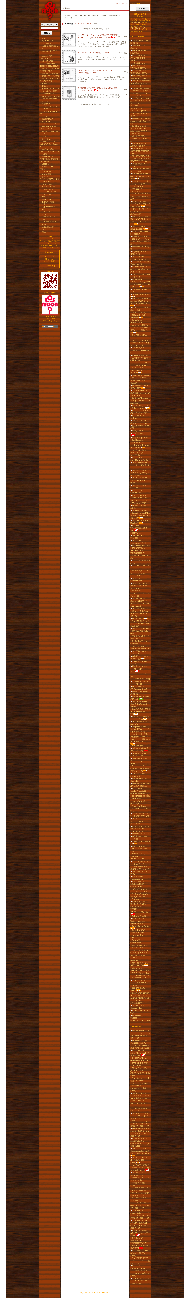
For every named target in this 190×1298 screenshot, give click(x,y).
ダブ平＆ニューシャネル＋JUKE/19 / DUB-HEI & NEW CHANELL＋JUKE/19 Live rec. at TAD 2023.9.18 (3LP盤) (140, 103)
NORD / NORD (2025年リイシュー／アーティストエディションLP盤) (139, 500)
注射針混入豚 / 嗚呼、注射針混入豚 (139, 253)
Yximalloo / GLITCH (139, 916)
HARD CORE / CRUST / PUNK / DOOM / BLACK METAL (49, 143)
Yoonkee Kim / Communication (136, 941)
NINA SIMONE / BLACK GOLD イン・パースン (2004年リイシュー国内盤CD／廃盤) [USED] (140, 1214)
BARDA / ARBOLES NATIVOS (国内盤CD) (138, 72)
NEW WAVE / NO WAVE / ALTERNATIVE (49, 70)
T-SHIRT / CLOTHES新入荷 (49, 47)
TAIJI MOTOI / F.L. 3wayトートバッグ (140, 275)
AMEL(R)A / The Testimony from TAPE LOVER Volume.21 (137, 921)
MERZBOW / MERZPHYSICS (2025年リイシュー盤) (140, 593)
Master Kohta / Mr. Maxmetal (137, 47)
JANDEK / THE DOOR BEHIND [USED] (139, 1064)
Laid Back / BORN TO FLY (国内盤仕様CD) (138, 67)
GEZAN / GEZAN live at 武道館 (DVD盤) (139, 263)
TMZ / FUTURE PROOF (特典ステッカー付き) (139, 422)
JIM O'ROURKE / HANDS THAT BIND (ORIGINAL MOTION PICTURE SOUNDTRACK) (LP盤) (139, 907)
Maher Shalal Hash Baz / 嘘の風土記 (139, 522)
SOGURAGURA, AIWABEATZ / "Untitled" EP (139, 138)
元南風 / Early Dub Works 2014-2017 (140, 637)
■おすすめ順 (79, 23)
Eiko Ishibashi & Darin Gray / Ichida (138, 779)
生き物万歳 (46, 104)
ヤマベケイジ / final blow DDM (138, 959)
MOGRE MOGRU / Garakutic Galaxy (138, 1007)
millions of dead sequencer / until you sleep (140, 446)
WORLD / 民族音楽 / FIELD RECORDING (48, 92)
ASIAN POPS (47, 121)
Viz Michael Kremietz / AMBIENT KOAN (138, 754)
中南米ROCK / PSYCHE (50, 89)
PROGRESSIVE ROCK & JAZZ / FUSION (49, 80)
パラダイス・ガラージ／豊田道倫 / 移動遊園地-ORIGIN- (139, 631)
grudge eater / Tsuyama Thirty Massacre (138, 290)
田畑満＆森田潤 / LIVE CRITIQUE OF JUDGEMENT (139, 211)
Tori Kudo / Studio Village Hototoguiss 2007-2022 (140, 895)
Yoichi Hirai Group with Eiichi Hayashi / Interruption (139, 647)
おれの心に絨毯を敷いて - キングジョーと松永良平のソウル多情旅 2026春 (139, 329)
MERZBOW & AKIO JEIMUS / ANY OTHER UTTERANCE (138, 585)
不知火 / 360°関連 (48, 202)
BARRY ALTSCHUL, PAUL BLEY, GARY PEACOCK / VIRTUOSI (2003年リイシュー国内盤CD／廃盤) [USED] (139, 1203)
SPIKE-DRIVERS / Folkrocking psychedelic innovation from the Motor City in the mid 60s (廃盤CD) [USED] (139, 1106)
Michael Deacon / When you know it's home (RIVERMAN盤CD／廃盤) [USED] (140, 1072)
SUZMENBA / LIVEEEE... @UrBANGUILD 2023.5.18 (140, 1018)
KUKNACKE (46, 172)
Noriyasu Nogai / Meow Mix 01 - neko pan (139, 185)
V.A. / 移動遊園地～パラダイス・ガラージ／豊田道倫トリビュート (140, 623)
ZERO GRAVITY (48, 182)
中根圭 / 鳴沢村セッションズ (139, 165)
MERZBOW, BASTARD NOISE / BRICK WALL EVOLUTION (139, 573)
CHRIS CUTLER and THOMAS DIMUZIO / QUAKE (138, 480)
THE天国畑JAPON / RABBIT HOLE (138, 652)
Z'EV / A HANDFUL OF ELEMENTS (139, 567)
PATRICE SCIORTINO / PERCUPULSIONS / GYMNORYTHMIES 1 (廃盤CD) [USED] (139, 1142)
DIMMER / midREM (139, 495)
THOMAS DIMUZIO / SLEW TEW (139, 486)
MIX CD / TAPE (47, 61)
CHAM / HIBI (137, 541)
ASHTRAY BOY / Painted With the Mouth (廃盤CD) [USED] (139, 1053)
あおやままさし (47, 139)
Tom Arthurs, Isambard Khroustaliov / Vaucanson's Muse (139, 808)
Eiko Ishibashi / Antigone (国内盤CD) (139, 698)
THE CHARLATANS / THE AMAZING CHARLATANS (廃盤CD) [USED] (139, 1087)
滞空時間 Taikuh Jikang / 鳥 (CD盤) (139, 692)
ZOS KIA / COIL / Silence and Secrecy (140, 562)
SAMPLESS (46, 209)
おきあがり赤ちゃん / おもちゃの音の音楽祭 (139, 890)
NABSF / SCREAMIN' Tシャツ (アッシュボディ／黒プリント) (140, 196)
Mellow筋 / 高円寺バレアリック (49, 52)
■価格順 (88, 23)
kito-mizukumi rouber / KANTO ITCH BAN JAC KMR (139, 848)
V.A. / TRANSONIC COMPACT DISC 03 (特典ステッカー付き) (139, 768)
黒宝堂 (44, 224)
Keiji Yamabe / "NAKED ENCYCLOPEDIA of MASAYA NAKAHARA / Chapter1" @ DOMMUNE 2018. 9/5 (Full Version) (139, 950)
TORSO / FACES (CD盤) (141, 679)
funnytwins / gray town (140, 438)
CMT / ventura (137, 533)
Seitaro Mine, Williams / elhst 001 (139, 662)
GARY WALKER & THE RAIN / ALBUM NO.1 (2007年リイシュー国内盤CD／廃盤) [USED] (140, 1191)
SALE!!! (45, 232)
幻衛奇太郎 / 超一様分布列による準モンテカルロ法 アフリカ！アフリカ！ (139, 220)
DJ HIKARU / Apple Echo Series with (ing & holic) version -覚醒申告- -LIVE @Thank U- (139, 129)
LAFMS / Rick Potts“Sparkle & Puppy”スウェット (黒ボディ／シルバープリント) (140, 283)
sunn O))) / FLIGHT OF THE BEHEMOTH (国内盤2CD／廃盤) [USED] (139, 1167)
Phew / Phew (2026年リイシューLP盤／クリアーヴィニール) (139, 113)
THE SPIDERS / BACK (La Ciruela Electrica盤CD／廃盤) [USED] (140, 1115)
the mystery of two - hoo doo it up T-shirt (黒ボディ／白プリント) (139, 269)
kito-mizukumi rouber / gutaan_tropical (138, 802)
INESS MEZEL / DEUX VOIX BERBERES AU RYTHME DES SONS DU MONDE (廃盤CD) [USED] (140, 1044)
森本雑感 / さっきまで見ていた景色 (139, 386)
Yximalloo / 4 (136, 899)
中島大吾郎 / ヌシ (138, 63)
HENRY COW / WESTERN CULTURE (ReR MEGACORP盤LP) (139, 791)
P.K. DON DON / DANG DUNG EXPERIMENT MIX (140, 711)
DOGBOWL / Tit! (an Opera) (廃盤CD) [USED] (139, 1059)
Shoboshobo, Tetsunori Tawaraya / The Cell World (139, 77)
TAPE (44, 229)
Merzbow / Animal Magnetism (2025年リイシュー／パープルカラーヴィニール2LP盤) (139, 602)
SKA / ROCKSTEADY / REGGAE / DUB (49, 127)
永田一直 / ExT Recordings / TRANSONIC (49, 178)
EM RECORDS (47, 184)
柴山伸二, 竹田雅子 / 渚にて (139, 466)
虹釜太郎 (45, 204)
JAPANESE (46, 116)
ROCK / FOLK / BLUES (50, 76)
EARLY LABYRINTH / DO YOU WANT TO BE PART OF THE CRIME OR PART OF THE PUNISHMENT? (139, 998)
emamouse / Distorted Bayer (138, 936)
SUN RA (45, 109)
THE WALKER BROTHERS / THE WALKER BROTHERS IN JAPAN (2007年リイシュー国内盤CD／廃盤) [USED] (139, 1179)
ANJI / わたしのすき (139, 237)
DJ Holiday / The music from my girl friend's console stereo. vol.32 (140, 400)
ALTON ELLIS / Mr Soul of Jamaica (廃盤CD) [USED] (139, 1253)
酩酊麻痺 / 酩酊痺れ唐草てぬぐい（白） (139, 749)
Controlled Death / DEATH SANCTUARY (138, 321)
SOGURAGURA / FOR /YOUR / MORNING (139, 145)
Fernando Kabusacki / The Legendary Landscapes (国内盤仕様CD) (140, 515)
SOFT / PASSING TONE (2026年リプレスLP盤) (140, 412)
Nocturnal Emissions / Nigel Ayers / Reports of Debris (138, 760)
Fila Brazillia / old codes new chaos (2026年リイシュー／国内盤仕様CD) (139, 300)
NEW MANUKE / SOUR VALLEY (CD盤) (140, 682)
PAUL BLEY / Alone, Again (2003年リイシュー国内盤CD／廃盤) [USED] (139, 1123)
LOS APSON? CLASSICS (46, 57)
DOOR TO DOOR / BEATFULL (138, 52)
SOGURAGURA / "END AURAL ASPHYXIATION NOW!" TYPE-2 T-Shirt (139, 158)
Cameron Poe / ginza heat (140, 294)
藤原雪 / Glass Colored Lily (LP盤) (139, 837)
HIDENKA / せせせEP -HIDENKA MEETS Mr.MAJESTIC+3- (139, 828)
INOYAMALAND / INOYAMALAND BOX (138, 687)
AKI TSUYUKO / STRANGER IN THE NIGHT (137, 58)
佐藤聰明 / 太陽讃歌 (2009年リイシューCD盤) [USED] (139, 1233)
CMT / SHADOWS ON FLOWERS (139, 537)
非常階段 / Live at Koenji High (139, 248)
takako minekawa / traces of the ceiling (139, 723)
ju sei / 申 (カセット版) (140, 181)
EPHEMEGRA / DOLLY (140, 834)
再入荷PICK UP (47, 41)
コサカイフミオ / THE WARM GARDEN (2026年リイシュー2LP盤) (139, 342)
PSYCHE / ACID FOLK (50, 74)
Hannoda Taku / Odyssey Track (139, 1012)
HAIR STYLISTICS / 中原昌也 (49, 168)
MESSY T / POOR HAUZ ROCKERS (137, 228)
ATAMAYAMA (47, 199)
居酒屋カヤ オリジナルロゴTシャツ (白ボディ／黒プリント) (139, 241)
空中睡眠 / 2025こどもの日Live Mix (139, 359)
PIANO (44, 136)
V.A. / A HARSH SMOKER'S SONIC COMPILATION (137, 884)
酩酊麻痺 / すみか (138, 746)
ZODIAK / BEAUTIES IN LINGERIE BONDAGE (139, 815)
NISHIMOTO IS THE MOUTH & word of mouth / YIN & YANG (140, 393)
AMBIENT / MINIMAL (50, 131)
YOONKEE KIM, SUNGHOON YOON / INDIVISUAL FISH (138, 856)
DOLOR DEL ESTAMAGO (45, 195)
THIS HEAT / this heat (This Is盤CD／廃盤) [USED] (138, 1160)
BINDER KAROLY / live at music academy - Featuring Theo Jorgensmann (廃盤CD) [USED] (140, 1034)
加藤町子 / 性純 (137, 431)
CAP (43, 219)
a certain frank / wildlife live (139, 675)
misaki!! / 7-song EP (139, 433)
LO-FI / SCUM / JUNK (50, 192)
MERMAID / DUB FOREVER (137, 316)
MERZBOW (46, 164)
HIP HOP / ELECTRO (49, 124)
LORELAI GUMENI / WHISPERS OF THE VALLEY (138, 380)
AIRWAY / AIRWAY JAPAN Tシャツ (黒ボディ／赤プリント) (140, 203)
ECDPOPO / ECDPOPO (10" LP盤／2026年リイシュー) (139, 176)
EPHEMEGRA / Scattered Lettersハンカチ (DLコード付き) (140, 120)
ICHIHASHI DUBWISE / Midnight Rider (140, 797)
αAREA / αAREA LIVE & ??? (140, 842)
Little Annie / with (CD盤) (141, 546)
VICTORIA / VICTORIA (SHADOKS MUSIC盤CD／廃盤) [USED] (139, 1280)
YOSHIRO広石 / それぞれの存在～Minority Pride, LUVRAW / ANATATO (139, 975)
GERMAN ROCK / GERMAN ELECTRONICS (49, 150)
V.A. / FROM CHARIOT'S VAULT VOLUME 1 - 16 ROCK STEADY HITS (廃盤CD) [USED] (139, 1271)
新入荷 (44, 38)
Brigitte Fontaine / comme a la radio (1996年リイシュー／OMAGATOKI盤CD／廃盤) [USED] (140, 1132)
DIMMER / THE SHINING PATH (137, 491)
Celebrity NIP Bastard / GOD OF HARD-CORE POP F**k (139, 704)
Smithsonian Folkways (49, 99)
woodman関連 (47, 174)
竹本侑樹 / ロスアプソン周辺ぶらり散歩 (139, 964)
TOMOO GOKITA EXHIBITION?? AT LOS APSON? (139, 982)
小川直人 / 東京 (137, 619)
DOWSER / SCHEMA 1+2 (138, 336)
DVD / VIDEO (47, 212)
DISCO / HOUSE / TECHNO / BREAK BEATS (49, 65)
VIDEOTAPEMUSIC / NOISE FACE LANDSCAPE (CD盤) (139, 310)
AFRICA (45, 101)
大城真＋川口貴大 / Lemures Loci (138, 774)
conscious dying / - (138, 879)
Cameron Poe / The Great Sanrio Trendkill (139, 170)
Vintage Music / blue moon (51, 96)
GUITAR (45, 134)
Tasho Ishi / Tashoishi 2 (140, 608)
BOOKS (45, 214)
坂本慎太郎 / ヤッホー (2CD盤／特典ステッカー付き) (139, 668)
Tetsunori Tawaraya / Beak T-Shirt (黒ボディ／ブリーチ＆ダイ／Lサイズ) (140, 83)
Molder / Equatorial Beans (140, 375)
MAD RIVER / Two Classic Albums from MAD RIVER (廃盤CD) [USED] (139, 1151)
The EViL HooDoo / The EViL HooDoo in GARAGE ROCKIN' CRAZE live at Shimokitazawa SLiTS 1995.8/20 (139, 368)
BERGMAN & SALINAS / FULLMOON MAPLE (140, 785)
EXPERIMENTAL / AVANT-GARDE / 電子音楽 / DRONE (49, 159)
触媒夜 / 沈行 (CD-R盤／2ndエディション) (139, 407)
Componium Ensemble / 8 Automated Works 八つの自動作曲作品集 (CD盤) (140, 729)
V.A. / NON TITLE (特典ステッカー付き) (139, 718)
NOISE (44, 154)
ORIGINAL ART (47, 227)
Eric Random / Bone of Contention (138, 642)
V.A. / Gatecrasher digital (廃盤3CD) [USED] (139, 1079)
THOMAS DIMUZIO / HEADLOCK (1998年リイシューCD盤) (139, 472)
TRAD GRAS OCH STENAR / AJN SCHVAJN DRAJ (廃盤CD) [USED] (139, 1095)
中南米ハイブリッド (49, 84)
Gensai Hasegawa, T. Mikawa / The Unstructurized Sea (140, 350)
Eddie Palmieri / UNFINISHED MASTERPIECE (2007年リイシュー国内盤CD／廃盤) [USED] (140, 1243)
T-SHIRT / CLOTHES (49, 217)
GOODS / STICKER (49, 222)
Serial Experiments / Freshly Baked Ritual (137, 441)
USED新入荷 (46, 43)
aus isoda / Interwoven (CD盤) (138, 506)
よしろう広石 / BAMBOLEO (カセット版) (140, 969)
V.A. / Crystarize (137, 876)
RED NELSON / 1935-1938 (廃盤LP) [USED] (93, 53)
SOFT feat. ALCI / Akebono (137, 417)
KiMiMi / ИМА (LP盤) (140, 355)
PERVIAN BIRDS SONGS (137, 989)
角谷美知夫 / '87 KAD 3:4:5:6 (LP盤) (139, 657)
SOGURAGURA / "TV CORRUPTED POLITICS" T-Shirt (139, 151)
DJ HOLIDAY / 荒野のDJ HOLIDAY (139, 233)
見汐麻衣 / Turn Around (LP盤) (139, 427)
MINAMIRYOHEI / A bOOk (138, 873)
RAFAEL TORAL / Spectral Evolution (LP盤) (139, 459)
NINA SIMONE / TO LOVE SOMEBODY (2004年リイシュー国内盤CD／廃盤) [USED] (140, 1224)
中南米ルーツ (47, 86)
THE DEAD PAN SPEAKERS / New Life (138, 258)
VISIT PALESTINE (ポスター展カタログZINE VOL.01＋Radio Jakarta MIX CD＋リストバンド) (140, 865)
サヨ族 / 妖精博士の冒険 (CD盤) (139, 42)
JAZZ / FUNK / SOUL (49, 106)
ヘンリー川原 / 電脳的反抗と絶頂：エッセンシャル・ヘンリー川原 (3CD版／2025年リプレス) (140, 738)
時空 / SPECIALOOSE (50, 207)
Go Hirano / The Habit (139, 510)
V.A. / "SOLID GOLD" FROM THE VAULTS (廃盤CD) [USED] (140, 1260)
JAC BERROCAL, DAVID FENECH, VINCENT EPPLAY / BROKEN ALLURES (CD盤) (139, 553)
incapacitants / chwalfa (139, 543)
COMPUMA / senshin (139, 463)
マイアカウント (121, 3)
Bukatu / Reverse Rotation (140, 926)
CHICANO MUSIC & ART (48, 112)
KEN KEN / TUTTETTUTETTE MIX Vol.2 (138, 528)
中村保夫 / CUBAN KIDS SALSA (138, 190)
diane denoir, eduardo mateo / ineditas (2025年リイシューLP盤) (140, 452)
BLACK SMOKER (48, 187)
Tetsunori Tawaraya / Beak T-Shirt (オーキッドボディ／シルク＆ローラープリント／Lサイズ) (140, 92)
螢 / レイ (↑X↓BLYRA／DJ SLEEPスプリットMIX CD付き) (140, 613)
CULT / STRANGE (48, 189)
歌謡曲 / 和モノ (47, 119)
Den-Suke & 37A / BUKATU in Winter (137, 931)
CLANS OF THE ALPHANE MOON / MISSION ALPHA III (137, 821)
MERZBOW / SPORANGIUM (136, 579)
